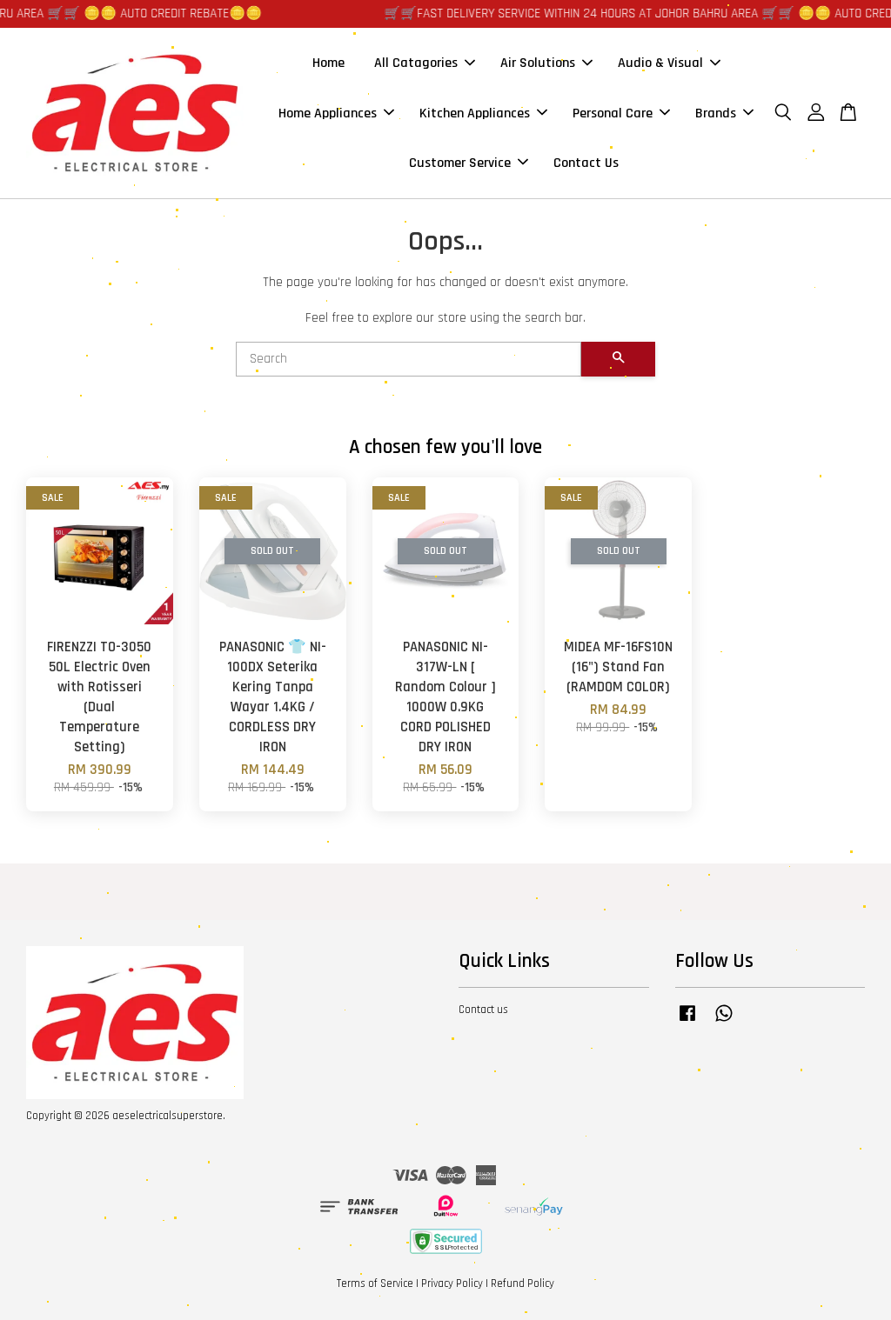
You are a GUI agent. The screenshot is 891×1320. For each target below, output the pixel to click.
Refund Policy (522, 1283)
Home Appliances (327, 113)
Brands (715, 113)
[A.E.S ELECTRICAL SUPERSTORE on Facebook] (687, 1022)
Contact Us (586, 163)
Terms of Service (375, 1283)
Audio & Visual (660, 63)
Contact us (483, 1010)
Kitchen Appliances (474, 113)
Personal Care (613, 113)
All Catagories (416, 63)
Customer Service (460, 163)
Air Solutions (537, 63)
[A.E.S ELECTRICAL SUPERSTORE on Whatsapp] (724, 1022)
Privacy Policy (452, 1283)
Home (328, 63)
